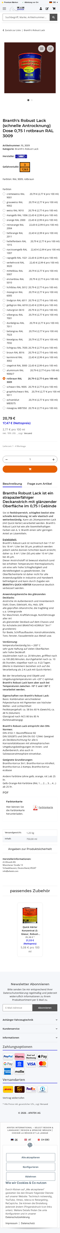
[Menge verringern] (6, 459)
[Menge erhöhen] (53, 459)
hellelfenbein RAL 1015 (32, 243)
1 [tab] (28, 100)
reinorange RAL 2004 (32, 226)
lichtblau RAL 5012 (32, 287)
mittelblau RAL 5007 (32, 272)
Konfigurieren (30, 1167)
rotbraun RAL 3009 (32, 380)
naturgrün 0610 (32, 309)
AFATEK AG (34, 1112)
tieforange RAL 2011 (32, 234)
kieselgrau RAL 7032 (32, 341)
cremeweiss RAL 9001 (32, 195)
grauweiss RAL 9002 (32, 204)
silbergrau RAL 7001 (32, 316)
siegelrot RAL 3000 (32, 365)
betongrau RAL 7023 (32, 333)
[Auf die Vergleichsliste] (41, 48)
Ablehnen (30, 1176)
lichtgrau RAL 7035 (32, 347)
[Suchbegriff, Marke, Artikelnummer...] (53, 17)
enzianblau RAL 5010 (32, 280)
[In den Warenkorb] (5, 40)
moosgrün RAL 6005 (32, 294)
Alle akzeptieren (31, 1157)
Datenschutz (28, 1223)
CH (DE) (45, 1139)
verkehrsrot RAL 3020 (32, 264)
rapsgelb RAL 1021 (32, 257)
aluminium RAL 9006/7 (32, 372)
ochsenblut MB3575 (32, 401)
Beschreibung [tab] (12, 483)
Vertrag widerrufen (13, 1097)
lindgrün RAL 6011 (32, 300)
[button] (41, 8)
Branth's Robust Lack (26, 148)
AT (29, 1139)
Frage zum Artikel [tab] (39, 483)
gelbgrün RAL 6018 (32, 305)
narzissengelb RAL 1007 (32, 251)
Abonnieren (45, 1007)
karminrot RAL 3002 (32, 359)
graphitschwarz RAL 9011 (32, 393)
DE (16, 1139)
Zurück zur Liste (13, 30)
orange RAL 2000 (32, 220)
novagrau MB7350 (32, 408)
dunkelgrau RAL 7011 (32, 324)
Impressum (12, 1223)
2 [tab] (32, 100)
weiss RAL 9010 (32, 210)
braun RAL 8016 (32, 352)
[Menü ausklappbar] (4, 7)
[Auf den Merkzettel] (50, 48)
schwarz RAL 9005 (32, 386)
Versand (28, 433)
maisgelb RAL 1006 (32, 215)
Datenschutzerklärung (18, 1217)
